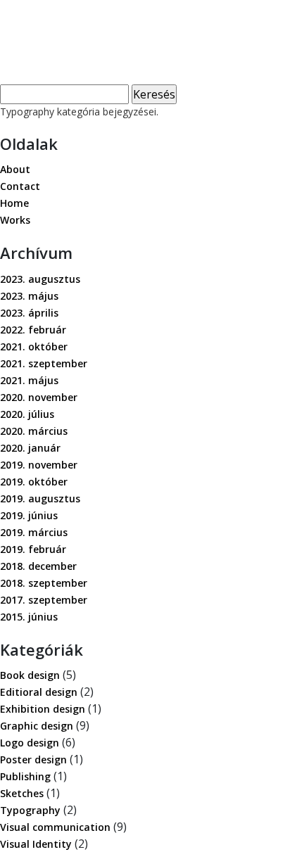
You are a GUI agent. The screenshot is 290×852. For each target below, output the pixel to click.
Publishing (25, 776)
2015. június (29, 616)
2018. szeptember (43, 583)
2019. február (33, 549)
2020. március (34, 431)
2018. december (38, 566)
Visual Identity (36, 844)
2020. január (30, 447)
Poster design (33, 759)
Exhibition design (42, 709)
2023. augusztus (40, 279)
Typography (30, 810)
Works (15, 220)
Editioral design (38, 692)
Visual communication (55, 827)
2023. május (29, 296)
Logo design (29, 742)
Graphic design (36, 725)
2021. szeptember (43, 363)
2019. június (29, 515)
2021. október (34, 346)
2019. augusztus (40, 498)
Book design (30, 675)
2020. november (38, 397)
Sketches (22, 793)
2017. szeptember (43, 599)
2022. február (33, 329)
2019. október (34, 481)
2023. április (29, 312)
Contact (20, 186)
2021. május (29, 380)
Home (14, 203)
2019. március (34, 532)
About (15, 169)
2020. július (27, 414)
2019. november (38, 464)
